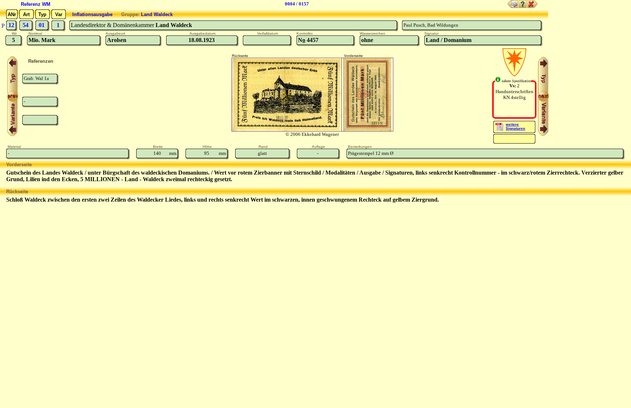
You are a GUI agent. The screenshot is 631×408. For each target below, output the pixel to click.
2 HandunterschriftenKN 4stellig (515, 91)
